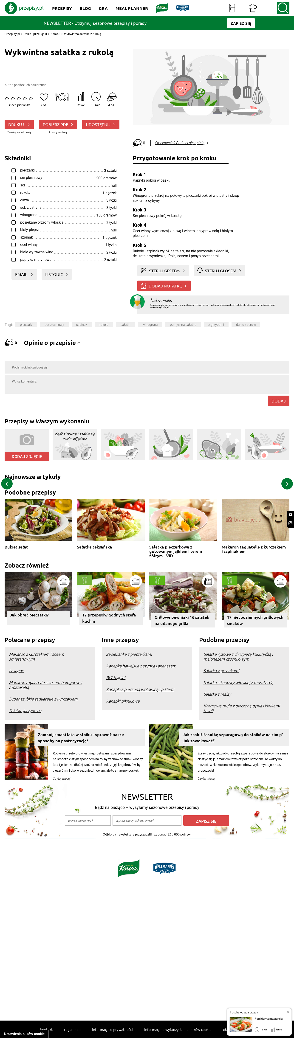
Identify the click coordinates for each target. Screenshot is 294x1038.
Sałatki (55, 34)
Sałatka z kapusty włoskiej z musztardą (238, 682)
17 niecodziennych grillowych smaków (255, 620)
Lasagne (16, 670)
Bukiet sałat (16, 547)
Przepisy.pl (12, 34)
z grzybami (216, 324)
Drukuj (16, 124)
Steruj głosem (220, 270)
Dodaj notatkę (165, 285)
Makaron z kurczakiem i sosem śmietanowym (36, 656)
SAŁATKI (125, 324)
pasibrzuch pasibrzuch (30, 85)
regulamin (72, 1029)
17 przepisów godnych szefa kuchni (109, 618)
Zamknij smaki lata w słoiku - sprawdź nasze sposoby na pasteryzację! (81, 737)
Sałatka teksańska (94, 547)
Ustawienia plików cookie (24, 1034)
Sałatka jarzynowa (25, 710)
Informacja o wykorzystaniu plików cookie (178, 1029)
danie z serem (246, 324)
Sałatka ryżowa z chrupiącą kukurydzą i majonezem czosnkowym (238, 656)
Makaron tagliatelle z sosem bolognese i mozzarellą (45, 684)
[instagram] (290, 523)
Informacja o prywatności (112, 1029)
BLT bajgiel (115, 677)
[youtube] (290, 515)
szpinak (81, 324)
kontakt (46, 1029)
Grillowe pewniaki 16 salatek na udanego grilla (182, 620)
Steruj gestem (164, 270)
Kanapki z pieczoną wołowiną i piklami (140, 689)
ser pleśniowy (54, 324)
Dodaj (278, 400)
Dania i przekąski (35, 34)
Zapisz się (206, 821)
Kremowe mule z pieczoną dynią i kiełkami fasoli (242, 708)
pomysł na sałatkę (183, 324)
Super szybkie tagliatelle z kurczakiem (43, 698)
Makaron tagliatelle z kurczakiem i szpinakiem (254, 549)
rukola (103, 324)
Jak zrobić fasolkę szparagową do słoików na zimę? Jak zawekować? (233, 737)
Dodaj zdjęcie (27, 456)
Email (21, 274)
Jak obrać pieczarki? (29, 614)
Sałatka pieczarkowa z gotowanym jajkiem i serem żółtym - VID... (175, 549)
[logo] (24, 8)
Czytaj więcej (62, 778)
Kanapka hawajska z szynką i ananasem (141, 665)
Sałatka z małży (217, 694)
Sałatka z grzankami (221, 670)
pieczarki (26, 324)
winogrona (150, 324)
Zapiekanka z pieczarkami (129, 654)
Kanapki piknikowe (123, 700)
